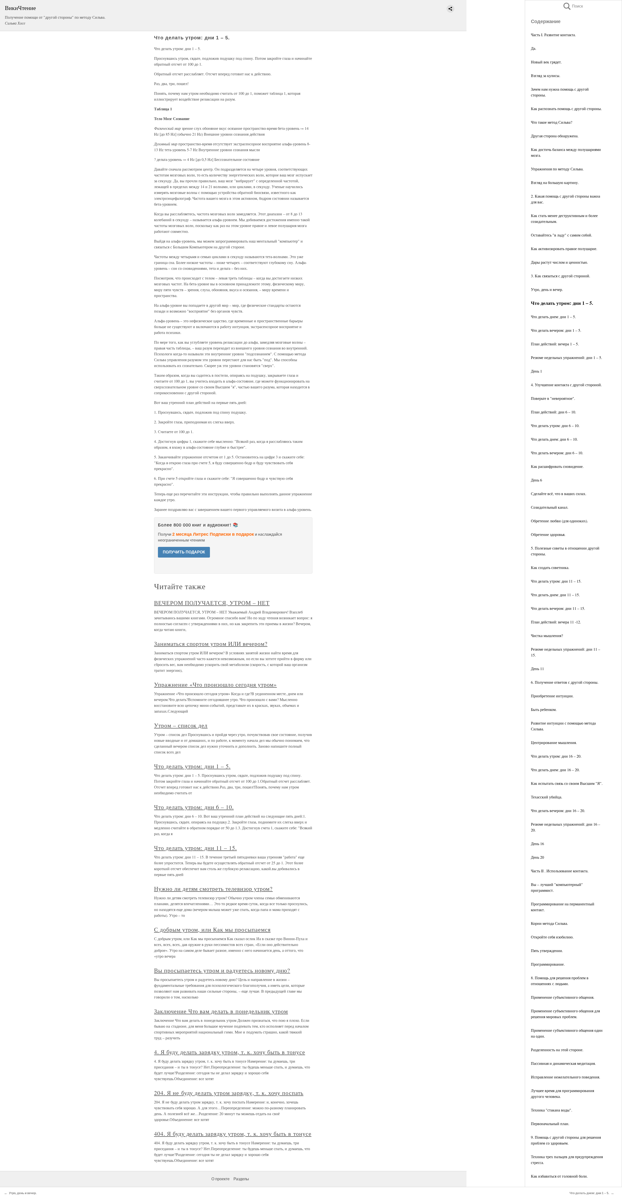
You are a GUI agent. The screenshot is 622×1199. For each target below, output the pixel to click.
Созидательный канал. (549, 507)
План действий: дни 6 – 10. (553, 411)
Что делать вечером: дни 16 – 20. (558, 810)
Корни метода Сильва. (549, 923)
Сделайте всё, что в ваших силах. (558, 493)
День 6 (536, 479)
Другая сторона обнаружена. (555, 135)
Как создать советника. (550, 567)
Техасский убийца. (546, 796)
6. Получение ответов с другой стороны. (564, 682)
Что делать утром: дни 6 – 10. (555, 425)
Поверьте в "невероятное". (553, 398)
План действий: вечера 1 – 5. (555, 343)
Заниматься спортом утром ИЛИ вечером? (211, 644)
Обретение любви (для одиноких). (559, 520)
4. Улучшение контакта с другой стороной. (566, 384)
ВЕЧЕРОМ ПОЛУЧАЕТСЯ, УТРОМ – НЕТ (212, 603)
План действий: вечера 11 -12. (556, 621)
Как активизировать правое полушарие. (564, 248)
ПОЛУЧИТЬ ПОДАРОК (184, 552)
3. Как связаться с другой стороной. (560, 275)
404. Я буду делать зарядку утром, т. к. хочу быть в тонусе (232, 1134)
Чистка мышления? (547, 635)
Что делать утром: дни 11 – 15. (556, 581)
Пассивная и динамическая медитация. (563, 1063)
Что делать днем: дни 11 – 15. (555, 594)
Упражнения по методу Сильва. (557, 168)
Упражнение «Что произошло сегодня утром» (215, 684)
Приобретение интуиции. (552, 695)
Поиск (572, 6)
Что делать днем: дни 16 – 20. (555, 769)
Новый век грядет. (546, 61)
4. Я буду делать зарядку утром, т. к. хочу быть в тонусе (229, 1052)
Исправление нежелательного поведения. (565, 1076)
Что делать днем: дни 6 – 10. (554, 439)
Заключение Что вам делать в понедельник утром (221, 1011)
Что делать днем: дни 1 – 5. (553, 316)
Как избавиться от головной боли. (559, 1176)
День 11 (537, 668)
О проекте (220, 1179)
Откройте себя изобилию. (552, 936)
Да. (533, 48)
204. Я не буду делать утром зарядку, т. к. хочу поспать (228, 1093)
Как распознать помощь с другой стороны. (566, 108)
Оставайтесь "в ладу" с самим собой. (561, 234)
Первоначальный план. (550, 1123)
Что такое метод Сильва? (551, 122)
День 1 (536, 371)
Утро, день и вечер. (547, 289)
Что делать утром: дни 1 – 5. (192, 766)
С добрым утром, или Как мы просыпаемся (212, 929)
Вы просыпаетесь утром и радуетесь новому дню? (222, 970)
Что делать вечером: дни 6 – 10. (557, 452)
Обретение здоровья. (548, 534)
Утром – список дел (180, 725)
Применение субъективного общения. (562, 997)
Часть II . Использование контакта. (559, 870)
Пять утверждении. (547, 950)
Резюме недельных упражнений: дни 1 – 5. (566, 357)
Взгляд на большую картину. (555, 182)
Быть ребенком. (544, 709)
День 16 (537, 843)
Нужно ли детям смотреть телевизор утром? (213, 889)
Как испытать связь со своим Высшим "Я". (567, 783)
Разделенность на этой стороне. (557, 1049)
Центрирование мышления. (554, 742)
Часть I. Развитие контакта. (553, 34)
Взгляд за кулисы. (545, 75)
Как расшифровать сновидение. (557, 466)
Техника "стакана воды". (551, 1109)
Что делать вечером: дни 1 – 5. (556, 330)
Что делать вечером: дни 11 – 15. (558, 608)
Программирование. (548, 964)
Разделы (241, 1179)
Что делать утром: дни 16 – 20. (556, 756)
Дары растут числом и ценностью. (559, 262)
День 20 (537, 857)
